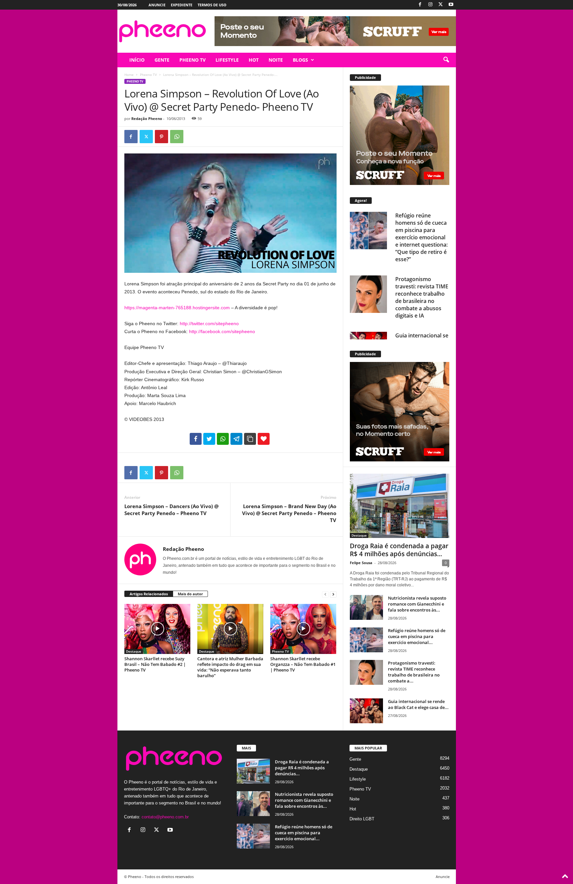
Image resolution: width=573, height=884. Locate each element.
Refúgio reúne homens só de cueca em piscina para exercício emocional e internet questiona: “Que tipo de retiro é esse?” (421, 237)
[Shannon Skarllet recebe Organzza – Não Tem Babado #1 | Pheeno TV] (303, 629)
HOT (254, 60)
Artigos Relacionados (149, 593)
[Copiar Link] (250, 439)
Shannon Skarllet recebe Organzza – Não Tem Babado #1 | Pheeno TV (303, 664)
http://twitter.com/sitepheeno (209, 323)
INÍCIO (137, 60)
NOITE (276, 60)
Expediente (181, 4)
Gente (355, 759)
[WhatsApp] (176, 136)
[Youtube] (451, 5)
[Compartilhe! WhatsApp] (223, 439)
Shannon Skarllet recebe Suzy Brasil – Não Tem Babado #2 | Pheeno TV (155, 664)
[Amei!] (264, 439)
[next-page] (333, 594)
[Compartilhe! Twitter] (209, 439)
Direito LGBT (362, 818)
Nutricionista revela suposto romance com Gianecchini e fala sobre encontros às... (417, 604)
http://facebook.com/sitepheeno (222, 331)
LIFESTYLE (227, 60)
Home (129, 74)
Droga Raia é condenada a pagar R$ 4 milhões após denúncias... (399, 550)
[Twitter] (441, 5)
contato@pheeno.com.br (165, 816)
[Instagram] (430, 5)
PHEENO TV (192, 60)
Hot (353, 808)
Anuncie (157, 4)
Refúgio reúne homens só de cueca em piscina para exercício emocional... (416, 636)
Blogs (300, 60)
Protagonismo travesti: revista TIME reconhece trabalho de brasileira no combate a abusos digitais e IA (421, 297)
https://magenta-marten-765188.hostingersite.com (177, 307)
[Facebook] (420, 5)
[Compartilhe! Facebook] (196, 439)
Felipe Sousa (361, 562)
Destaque (133, 651)
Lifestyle (358, 779)
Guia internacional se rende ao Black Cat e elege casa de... (418, 704)
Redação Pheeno (146, 118)
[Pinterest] (161, 136)
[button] (446, 60)
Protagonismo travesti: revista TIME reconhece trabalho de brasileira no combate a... (414, 672)
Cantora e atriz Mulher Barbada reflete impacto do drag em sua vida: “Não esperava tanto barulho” (230, 667)
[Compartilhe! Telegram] (236, 439)
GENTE (162, 60)
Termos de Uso (212, 4)
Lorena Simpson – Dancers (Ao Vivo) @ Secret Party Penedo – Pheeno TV (171, 509)
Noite (354, 798)
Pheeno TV (148, 74)
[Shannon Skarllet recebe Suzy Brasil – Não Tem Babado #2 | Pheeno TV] (157, 629)
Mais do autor (190, 593)
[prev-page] (325, 594)
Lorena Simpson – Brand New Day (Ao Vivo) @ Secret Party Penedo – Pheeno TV (289, 513)
